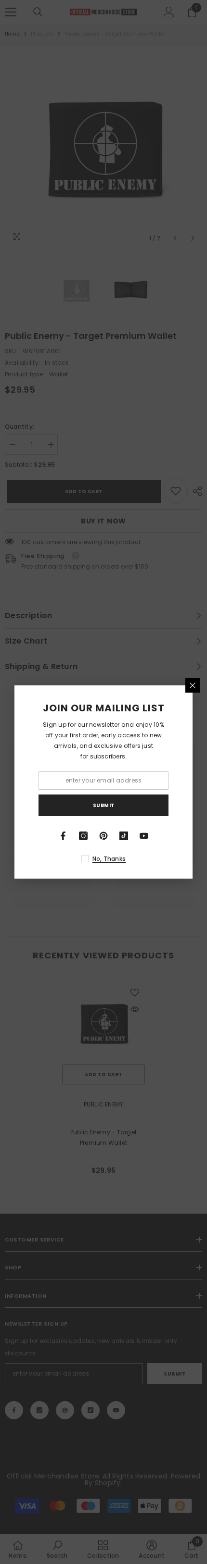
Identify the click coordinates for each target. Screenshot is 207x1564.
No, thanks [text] (109, 859)
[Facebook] (63, 836)
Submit (104, 805)
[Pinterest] (103, 836)
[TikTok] (124, 836)
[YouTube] (144, 836)
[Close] (192, 685)
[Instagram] (83, 836)
